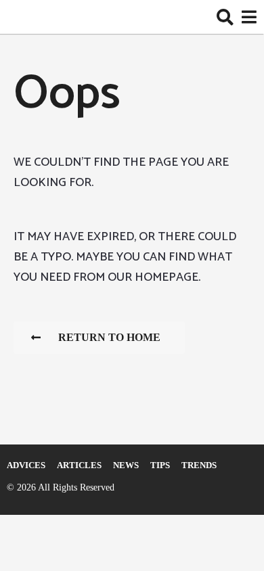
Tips (160, 465)
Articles (79, 465)
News (126, 465)
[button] (225, 16)
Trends (199, 465)
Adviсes (26, 465)
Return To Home (109, 337)
